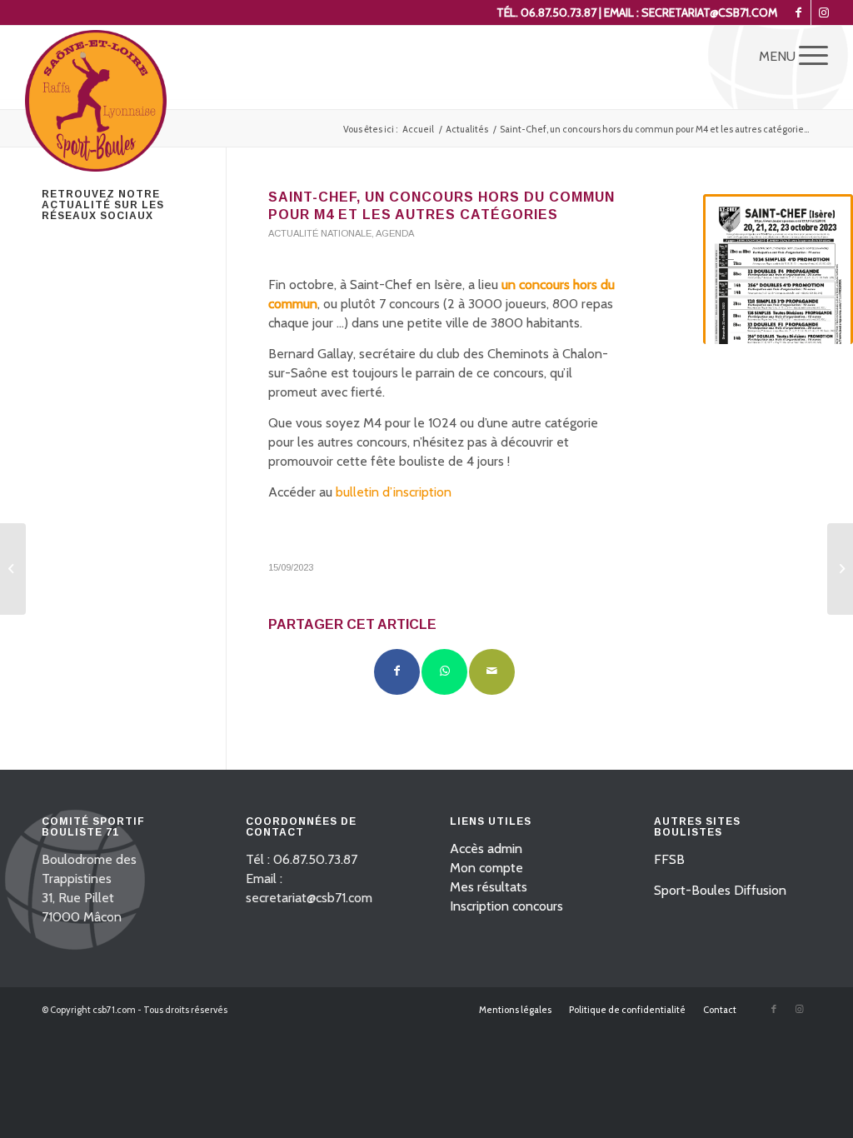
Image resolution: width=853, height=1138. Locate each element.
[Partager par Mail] (492, 672)
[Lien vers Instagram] (823, 12)
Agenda (395, 233)
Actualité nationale (320, 233)
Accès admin (486, 848)
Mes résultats (488, 887)
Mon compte (486, 868)
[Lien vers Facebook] (798, 12)
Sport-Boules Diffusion (720, 890)
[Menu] (808, 54)
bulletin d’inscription (393, 492)
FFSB (669, 859)
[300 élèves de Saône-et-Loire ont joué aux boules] (840, 569)
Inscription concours (506, 906)
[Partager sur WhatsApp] (444, 672)
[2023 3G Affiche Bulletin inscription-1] (778, 269)
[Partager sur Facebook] (397, 672)
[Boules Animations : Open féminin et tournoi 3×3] (13, 569)
